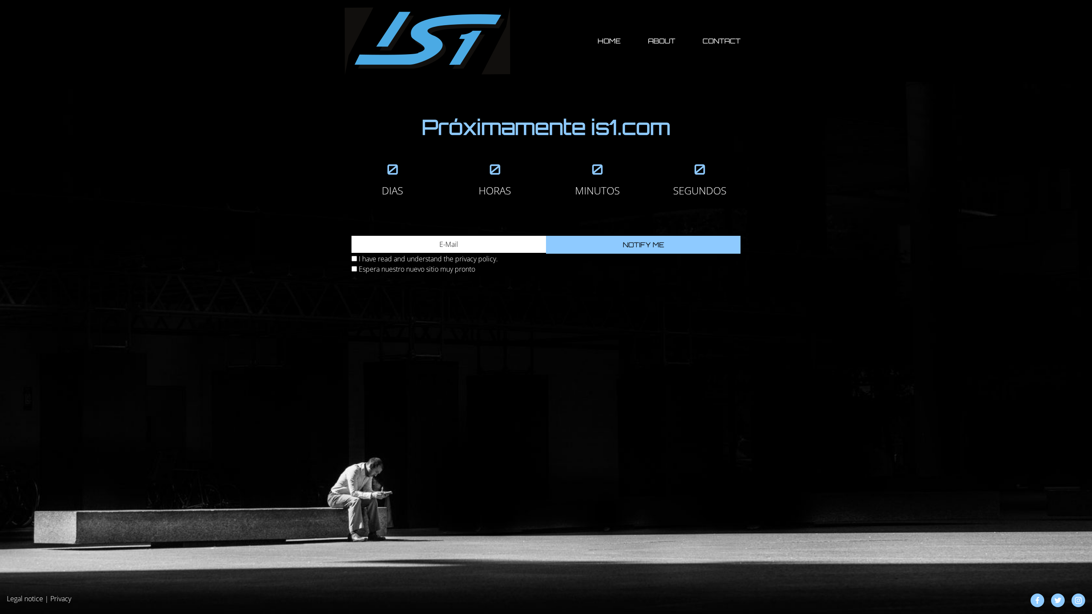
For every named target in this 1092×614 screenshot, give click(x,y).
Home (609, 41)
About (661, 41)
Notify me (643, 244)
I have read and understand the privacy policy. (428, 259)
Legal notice (25, 598)
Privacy (60, 598)
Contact (722, 41)
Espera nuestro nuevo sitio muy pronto (417, 269)
